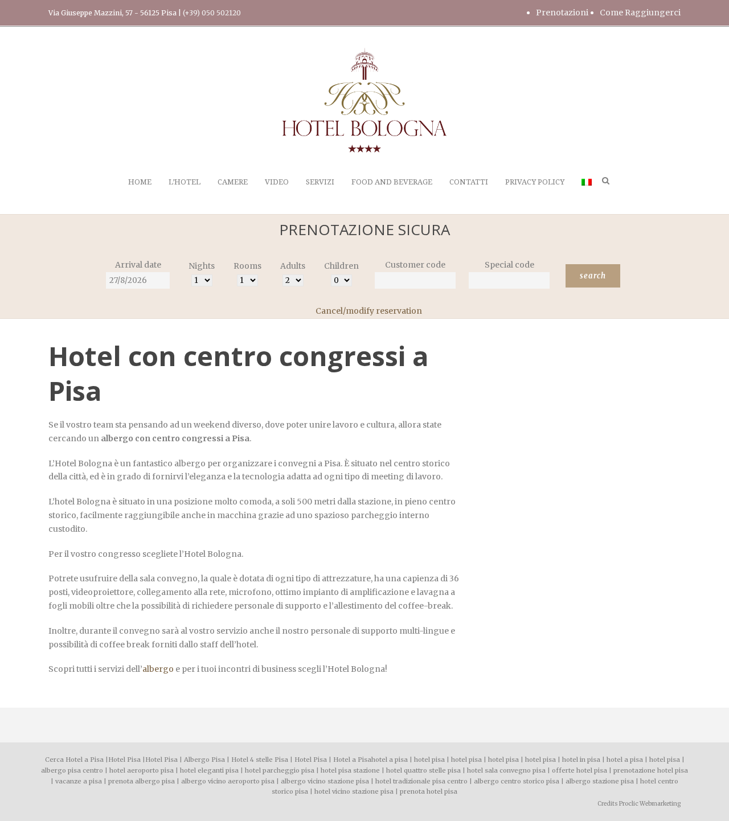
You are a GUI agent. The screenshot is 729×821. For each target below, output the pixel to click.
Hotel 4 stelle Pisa (259, 759)
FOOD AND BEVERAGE (391, 182)
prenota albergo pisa (141, 781)
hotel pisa (429, 759)
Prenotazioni (562, 12)
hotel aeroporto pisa (141, 770)
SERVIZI (320, 182)
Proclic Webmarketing (650, 803)
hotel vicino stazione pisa (354, 791)
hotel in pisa (581, 759)
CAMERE (233, 182)
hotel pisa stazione (350, 770)
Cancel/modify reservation (369, 311)
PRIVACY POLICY (534, 182)
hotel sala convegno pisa (506, 770)
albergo (158, 669)
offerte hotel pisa (579, 770)
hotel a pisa (389, 759)
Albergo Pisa (204, 759)
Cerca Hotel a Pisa (74, 759)
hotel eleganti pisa (209, 770)
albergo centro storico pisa (516, 781)
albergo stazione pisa (600, 781)
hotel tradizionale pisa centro (421, 781)
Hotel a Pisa (352, 759)
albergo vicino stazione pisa (325, 781)
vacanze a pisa (78, 781)
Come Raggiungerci (640, 12)
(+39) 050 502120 (212, 13)
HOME (139, 182)
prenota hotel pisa (428, 791)
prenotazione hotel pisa (650, 770)
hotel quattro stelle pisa (423, 770)
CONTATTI (468, 182)
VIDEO (277, 182)
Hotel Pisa (124, 759)
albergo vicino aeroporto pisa (228, 781)
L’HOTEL (184, 182)
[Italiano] (586, 195)
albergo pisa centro (72, 770)
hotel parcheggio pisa (279, 770)
